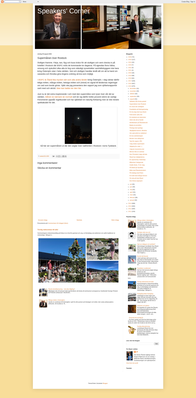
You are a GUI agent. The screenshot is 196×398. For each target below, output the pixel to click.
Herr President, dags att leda (138, 154)
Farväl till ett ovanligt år (136, 317)
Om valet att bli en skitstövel (138, 133)
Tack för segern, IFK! (136, 141)
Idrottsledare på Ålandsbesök (139, 122)
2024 (130, 62)
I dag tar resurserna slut (137, 149)
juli (131, 184)
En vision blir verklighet (137, 106)
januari (132, 200)
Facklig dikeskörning (143, 326)
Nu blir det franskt (142, 256)
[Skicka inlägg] (53, 156)
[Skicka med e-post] (57, 156)
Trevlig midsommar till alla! (47, 230)
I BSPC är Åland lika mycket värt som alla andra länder (62, 80)
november (133, 91)
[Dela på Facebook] (63, 156)
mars (131, 195)
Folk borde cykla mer (136, 114)
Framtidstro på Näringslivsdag (139, 109)
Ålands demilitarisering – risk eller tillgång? (61, 289)
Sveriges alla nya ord (143, 232)
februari (132, 197)
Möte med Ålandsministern (138, 170)
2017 (130, 81)
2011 (130, 211)
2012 (130, 209)
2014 (130, 203)
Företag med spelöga (136, 128)
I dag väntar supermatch (137, 144)
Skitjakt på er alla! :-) (136, 146)
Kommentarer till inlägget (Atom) (58, 223)
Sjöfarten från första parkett (138, 101)
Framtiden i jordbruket (144, 268)
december (133, 88)
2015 (130, 86)
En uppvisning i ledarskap (138, 159)
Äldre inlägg (115, 220)
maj (131, 189)
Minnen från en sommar (137, 152)
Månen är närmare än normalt (58, 97)
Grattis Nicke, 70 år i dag (137, 165)
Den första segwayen (136, 181)
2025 (130, 59)
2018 (130, 78)
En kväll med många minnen (138, 175)
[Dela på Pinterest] (65, 156)
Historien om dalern (143, 305)
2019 (130, 75)
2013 (130, 206)
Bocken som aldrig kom (137, 138)
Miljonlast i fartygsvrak (136, 162)
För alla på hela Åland (136, 178)
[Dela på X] (61, 156)
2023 (130, 65)
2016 (130, 83)
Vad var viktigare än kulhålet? (146, 244)
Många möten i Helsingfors (56, 300)
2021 (130, 70)
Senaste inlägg (42, 220)
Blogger (105, 383)
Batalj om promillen (135, 125)
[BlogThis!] (59, 156)
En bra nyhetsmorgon (136, 136)
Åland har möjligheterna (137, 157)
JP (137, 352)
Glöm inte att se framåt (136, 120)
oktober (132, 94)
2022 (130, 67)
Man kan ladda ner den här (69, 88)
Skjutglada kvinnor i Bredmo (138, 130)
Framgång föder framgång (145, 294)
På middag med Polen (136, 173)
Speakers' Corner (63, 11)
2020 (130, 73)
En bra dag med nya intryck (138, 112)
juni (131, 187)
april (131, 192)
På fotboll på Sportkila (136, 167)
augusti (132, 99)
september (133, 96)
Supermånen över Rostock (138, 104)
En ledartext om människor (138, 117)
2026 (130, 57)
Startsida (79, 220)
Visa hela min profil (132, 363)
